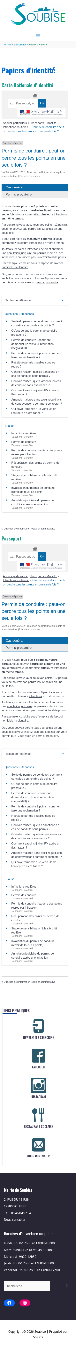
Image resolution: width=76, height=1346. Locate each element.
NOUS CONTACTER (38, 1156)
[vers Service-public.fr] (41, 113)
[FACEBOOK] (38, 1055)
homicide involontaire (15, 267)
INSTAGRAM (38, 1096)
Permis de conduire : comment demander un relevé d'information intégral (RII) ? (32, 344)
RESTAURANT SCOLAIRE (38, 1126)
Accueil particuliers (15, 123)
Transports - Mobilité (43, 123)
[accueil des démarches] (34, 95)
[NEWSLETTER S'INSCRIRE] (38, 1026)
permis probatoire (47, 282)
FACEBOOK (38, 1067)
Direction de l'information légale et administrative (29, 528)
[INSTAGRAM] (38, 1085)
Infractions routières (16, 127)
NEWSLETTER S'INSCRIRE (38, 1037)
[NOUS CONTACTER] (38, 1144)
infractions (60, 214)
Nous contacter (15, 1219)
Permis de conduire (23, 441)
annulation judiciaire (19, 253)
